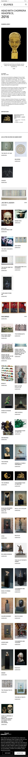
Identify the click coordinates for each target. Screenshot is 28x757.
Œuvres (8, 4)
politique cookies (21, 748)
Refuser (7, 753)
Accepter (20, 753)
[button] (26, 66)
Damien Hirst (5, 24)
